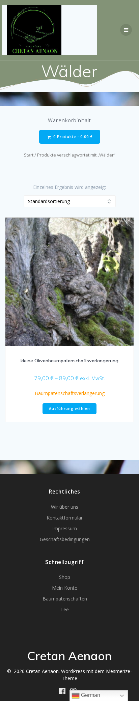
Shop (64, 577)
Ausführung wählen (69, 408)
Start (28, 155)
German (90, 695)
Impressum (64, 528)
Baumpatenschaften (65, 598)
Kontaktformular (65, 517)
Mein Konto (65, 588)
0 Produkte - (72, 136)
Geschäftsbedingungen (65, 539)
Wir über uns (64, 507)
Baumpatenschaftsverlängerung (70, 393)
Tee (64, 609)
